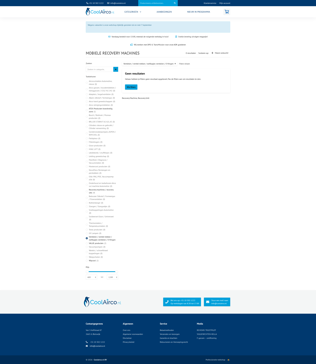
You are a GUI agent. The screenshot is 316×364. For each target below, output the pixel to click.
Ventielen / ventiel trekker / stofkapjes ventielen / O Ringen (102, 238)
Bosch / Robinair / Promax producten (100, 116)
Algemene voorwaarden (133, 334)
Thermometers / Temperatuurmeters (98, 224)
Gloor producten (97, 145)
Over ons (126, 330)
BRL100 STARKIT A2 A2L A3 (101, 121)
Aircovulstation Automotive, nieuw (100, 82)
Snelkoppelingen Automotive (101, 211)
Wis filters (131, 87)
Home (100, 11)
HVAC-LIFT (94, 149)
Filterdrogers (95, 142)
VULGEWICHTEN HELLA (207, 334)
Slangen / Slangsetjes (99, 206)
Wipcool (93, 260)
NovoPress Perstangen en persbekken (99, 171)
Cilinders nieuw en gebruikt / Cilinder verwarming (101, 126)
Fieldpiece (94, 138)
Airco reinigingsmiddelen (100, 105)
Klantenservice (210, 3)
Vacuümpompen (97, 247)
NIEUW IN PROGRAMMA (198, 11)
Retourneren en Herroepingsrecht (174, 342)
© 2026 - (96, 359)
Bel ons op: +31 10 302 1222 (185, 302)
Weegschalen (95, 257)
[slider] (87, 271)
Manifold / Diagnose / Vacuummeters (98, 161)
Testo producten (97, 229)
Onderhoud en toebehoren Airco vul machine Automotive (102, 184)
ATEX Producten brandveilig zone (100, 110)
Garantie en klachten (168, 338)
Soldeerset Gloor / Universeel (101, 218)
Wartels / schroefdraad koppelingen (98, 252)
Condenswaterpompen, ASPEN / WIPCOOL (102, 133)
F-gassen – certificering (207, 338)
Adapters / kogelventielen (101, 94)
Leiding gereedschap (99, 156)
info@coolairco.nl (118, 3)
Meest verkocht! (221, 53)
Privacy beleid (128, 342)
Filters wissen (184, 64)
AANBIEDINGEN (164, 11)
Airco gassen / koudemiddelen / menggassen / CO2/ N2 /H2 (102, 89)
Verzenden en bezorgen (170, 334)
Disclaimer (127, 338)
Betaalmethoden (167, 330)
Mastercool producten (99, 166)
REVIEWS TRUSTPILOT (206, 330)
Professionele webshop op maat (215, 361)
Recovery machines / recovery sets (101, 191)
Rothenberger (96, 203)
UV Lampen (95, 233)
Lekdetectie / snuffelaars (100, 152)
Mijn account (224, 3)
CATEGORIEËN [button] (131, 11)
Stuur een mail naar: (219, 302)
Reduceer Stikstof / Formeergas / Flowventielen (102, 197)
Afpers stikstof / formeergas (101, 98)
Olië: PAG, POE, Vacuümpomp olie (101, 178)
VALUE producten (97, 243)
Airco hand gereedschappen (102, 101)
